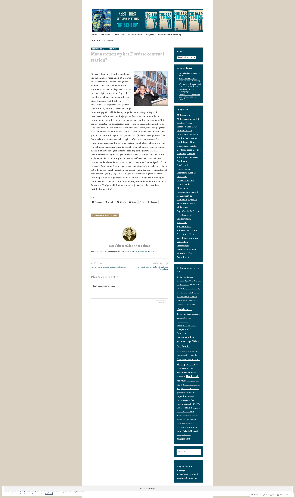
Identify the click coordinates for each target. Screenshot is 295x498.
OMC (194, 393)
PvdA (192, 404)
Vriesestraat (183, 245)
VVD (191, 427)
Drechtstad (182, 165)
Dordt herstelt (190, 146)
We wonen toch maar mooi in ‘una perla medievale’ (190, 85)
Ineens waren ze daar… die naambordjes (108, 264)
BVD (194, 126)
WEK (195, 427)
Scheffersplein (184, 218)
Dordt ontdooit (184, 149)
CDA (195, 297)
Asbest (187, 285)
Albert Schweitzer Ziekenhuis (185, 277)
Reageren (150, 34)
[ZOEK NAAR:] (189, 452)
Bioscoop (181, 126)
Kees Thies (113, 49)
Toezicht (179, 420)
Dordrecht (184, 309)
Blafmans (181, 296)
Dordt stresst (191, 157)
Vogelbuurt (182, 238)
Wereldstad (182, 249)
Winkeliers (182, 253)
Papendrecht (183, 211)
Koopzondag (188, 385)
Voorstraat (194, 238)
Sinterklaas (180, 412)
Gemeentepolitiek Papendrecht (187, 351)
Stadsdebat (180, 416)
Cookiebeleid (49, 494)
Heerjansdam (183, 192)
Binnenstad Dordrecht (187, 293)
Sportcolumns (184, 226)
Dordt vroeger (183, 161)
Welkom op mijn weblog (169, 34)
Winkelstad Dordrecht (190, 431)
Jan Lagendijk (195, 381)
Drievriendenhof (185, 172)
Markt (193, 203)
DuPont (193, 326)
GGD (197, 365)
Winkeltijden (180, 435)
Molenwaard (183, 207)
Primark (187, 404)
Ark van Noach (193, 281)
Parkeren (194, 211)
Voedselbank (193, 420)
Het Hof (189, 381)
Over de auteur (135, 34)
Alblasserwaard (184, 119)
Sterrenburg (183, 234)
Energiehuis (182, 329)
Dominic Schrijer (190, 305)
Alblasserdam (183, 115)
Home (94, 34)
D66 (189, 300)
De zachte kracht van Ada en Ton (189, 74)
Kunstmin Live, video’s (102, 40)
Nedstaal (189, 393)
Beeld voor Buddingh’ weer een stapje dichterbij (189, 80)
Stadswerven (183, 230)
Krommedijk (196, 385)
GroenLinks (181, 369)
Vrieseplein (182, 242)
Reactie (161, 303)
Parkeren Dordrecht (183, 400)
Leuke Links (119, 34)
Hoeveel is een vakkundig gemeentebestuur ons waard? (189, 97)
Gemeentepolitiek (185, 180)
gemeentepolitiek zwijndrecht (187, 355)
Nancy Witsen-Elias (183, 389)
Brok (189, 126)
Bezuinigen (187, 289)
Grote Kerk (189, 369)
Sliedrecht (182, 222)
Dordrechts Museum (187, 138)
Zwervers (193, 253)
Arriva (189, 123)
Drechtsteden (183, 169)
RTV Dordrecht (184, 215)
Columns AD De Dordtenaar (106, 215)
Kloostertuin (183, 203)
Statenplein (195, 416)
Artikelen (105, 34)
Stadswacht (187, 416)
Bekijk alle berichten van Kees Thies (142, 251)
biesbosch (195, 289)
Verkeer (193, 234)
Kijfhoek (192, 199)
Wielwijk (193, 249)
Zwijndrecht (183, 257)
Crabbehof (194, 134)
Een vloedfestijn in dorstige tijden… (186, 90)
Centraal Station (182, 301)
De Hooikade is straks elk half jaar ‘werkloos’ (153, 266)
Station (193, 230)
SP (193, 412)
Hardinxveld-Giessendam (187, 372)
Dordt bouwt (183, 142)
